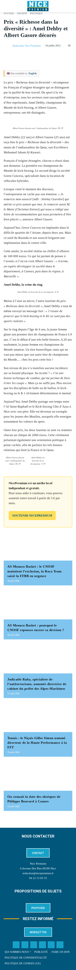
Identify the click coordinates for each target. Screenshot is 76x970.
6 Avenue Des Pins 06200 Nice (38, 868)
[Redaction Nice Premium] (8, 46)
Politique (36, 13)
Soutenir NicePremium (32, 515)
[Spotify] (51, 944)
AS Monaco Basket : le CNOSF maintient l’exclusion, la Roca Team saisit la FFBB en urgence (34, 571)
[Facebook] (43, 55)
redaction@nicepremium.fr (38, 873)
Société (22, 13)
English (33, 73)
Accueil (9, 13)
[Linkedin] (68, 55)
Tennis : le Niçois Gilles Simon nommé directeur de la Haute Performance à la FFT (37, 742)
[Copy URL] (34, 55)
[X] (51, 55)
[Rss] (59, 944)
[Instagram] (33, 944)
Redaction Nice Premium (27, 45)
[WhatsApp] (60, 55)
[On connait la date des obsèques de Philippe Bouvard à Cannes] (38, 775)
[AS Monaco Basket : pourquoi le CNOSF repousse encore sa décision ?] (38, 604)
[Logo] (37, 6)
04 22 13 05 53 (38, 878)
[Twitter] (24, 944)
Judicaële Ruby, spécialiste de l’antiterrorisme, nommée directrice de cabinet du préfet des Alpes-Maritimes (36, 684)
